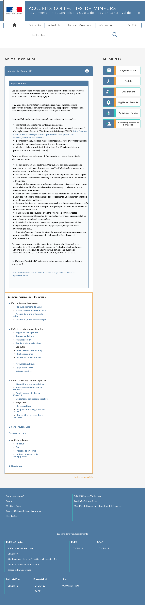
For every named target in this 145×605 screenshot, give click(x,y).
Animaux (20, 443)
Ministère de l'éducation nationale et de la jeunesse (98, 506)
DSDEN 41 (13, 585)
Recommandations (25, 336)
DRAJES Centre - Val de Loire (87, 496)
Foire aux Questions (80, 25)
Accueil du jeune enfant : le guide (28, 315)
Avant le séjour (23, 339)
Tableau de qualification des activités (28, 388)
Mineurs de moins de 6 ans (29, 306)
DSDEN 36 (77, 548)
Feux (18, 447)
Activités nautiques (25, 363)
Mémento (35, 25)
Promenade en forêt (26, 450)
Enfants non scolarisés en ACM (31, 310)
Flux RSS (131, 25)
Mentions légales (14, 506)
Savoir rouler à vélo (20, 426)
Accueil (14, 25)
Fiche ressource (25, 354)
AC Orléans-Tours (70, 585)
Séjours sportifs (23, 371)
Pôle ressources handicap (29, 350)
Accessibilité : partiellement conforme (23, 511)
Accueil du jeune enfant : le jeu (31, 319)
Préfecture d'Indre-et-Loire (20, 548)
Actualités (54, 25)
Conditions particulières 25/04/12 (26, 394)
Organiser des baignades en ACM (29, 410)
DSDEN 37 (13, 553)
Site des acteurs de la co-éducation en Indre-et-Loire (32, 559)
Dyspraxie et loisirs (25, 367)
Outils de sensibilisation (29, 357)
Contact (10, 501)
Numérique (16, 466)
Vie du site (105, 25)
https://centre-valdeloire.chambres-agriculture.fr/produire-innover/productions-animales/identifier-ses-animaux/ (50, 134)
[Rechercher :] (67, 35)
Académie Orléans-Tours (85, 501)
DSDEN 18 (104, 548)
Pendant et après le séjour (29, 343)
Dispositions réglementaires (30, 384)
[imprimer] (87, 71)
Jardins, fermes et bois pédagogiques (25, 455)
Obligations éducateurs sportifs (32, 399)
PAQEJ (38, 591)
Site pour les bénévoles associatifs (24, 564)
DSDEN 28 (40, 585)
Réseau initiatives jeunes (19, 570)
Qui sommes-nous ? (15, 496)
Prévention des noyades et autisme (29, 416)
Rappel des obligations (27, 332)
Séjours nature (18, 433)
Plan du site (11, 516)
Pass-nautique (24, 406)
